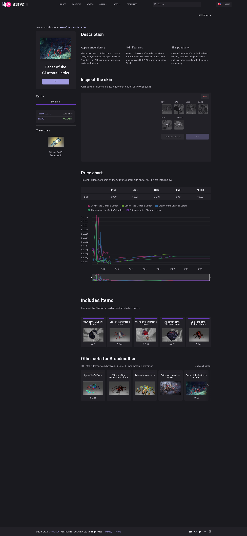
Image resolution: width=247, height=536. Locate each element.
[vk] (205, 531)
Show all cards (202, 366)
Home (39, 27)
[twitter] (200, 531)
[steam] (195, 531)
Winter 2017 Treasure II (55, 154)
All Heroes (203, 15)
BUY (197, 136)
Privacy (108, 531)
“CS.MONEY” (54, 531)
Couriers (76, 4)
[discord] (210, 531)
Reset (204, 97)
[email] (190, 531)
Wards (90, 4)
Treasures (132, 4)
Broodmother (50, 27)
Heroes (62, 4)
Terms (118, 531)
